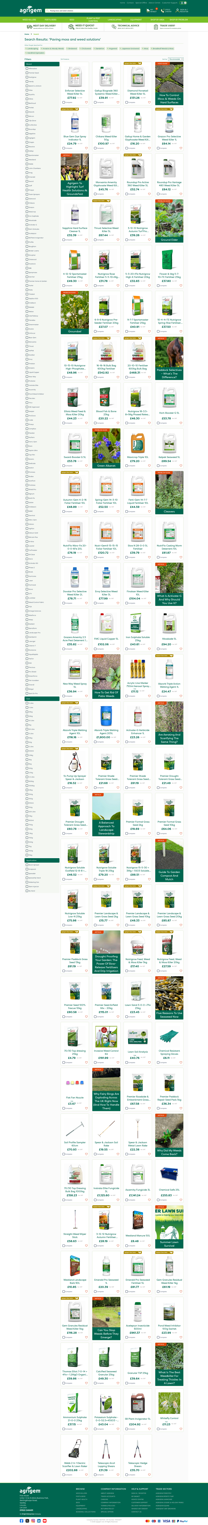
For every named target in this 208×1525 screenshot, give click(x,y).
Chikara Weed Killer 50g (106, 138)
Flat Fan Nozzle (75, 1097)
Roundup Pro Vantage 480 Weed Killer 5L (169, 184)
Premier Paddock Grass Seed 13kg (75, 961)
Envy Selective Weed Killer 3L (106, 593)
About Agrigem (107, 1493)
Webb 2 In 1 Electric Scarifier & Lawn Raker (74, 1464)
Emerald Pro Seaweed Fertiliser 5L (138, 1281)
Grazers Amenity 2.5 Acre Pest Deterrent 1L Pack (75, 639)
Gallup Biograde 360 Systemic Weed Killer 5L (106, 92)
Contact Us (136, 1512)
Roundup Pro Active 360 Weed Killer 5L (138, 184)
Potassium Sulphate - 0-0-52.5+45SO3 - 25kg (106, 1419)
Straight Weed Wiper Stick (74, 1235)
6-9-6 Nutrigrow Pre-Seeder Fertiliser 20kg (106, 321)
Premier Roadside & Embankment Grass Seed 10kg (138, 1098)
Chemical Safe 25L (169, 1189)
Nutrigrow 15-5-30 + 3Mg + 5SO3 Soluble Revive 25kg (138, 869)
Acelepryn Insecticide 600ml (138, 1327)
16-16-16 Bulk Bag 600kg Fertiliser (106, 367)
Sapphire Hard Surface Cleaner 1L (74, 230)
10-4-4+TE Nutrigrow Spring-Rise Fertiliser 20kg (169, 321)
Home (122, 3)
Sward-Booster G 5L (75, 457)
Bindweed (72, 48)
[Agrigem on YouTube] (45, 1522)
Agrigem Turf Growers (166, 1509)
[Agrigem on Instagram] (34, 1522)
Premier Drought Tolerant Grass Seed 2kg (169, 777)
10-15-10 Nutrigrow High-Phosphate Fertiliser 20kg (74, 367)
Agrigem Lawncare (164, 1499)
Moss (146, 48)
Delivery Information (140, 1506)
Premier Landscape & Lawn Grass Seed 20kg (169, 915)
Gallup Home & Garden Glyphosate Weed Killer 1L (138, 138)
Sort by (164, 59)
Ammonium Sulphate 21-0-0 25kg (75, 1419)
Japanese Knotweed (130, 48)
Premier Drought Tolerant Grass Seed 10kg (75, 823)
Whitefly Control (169, 1418)
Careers (104, 1499)
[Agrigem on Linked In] (40, 1522)
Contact (130, 3)
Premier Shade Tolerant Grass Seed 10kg (138, 777)
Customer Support (169, 3)
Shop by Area (157, 19)
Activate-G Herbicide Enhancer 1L (137, 732)
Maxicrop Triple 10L (137, 457)
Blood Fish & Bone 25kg (106, 413)
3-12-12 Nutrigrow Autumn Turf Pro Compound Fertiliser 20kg (138, 230)
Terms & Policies (108, 1506)
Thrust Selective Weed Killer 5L (106, 230)
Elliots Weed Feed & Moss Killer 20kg (75, 413)
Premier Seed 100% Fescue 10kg (75, 1006)
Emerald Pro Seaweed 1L (106, 1281)
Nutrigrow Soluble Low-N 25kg (75, 915)
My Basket (135, 1496)
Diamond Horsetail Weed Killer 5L (137, 92)
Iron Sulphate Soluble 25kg (138, 639)
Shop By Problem (179, 19)
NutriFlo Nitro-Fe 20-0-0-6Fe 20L (75, 547)
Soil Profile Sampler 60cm (75, 1144)
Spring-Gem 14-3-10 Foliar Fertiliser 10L (106, 501)
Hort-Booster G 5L (169, 412)
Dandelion (100, 48)
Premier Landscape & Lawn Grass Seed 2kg (106, 915)
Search (36, 34)
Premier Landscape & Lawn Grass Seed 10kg (138, 915)
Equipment (136, 19)
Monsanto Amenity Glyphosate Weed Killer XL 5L (106, 184)
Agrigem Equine (162, 1506)
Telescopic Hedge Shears (137, 1464)
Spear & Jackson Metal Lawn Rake (137, 1144)
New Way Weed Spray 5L (75, 685)
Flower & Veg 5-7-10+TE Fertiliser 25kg (169, 275)
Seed (72, 19)
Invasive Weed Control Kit (106, 1052)
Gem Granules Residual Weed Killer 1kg (169, 1281)
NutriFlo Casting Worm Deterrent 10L (169, 547)
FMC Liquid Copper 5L (106, 638)
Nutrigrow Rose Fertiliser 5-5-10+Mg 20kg (106, 275)
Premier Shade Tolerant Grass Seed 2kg (106, 777)
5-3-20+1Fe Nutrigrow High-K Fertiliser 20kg (137, 275)
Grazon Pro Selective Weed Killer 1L (169, 138)
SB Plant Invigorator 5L (138, 1418)
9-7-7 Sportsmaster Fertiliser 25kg (137, 321)
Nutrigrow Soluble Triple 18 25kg (106, 869)
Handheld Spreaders (35, 53)
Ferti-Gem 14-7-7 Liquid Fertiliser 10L (137, 501)
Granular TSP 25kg (138, 1373)
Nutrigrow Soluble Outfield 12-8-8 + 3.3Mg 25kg (75, 869)
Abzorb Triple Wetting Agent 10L (75, 732)
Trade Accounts (108, 1496)
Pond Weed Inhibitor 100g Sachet (169, 1327)
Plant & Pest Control (93, 19)
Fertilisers (50, 19)
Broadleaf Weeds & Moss (163, 48)
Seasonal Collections (85, 1512)
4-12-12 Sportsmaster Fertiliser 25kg (75, 275)
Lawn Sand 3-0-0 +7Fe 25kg (138, 1006)
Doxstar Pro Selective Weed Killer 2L (75, 593)
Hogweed (113, 48)
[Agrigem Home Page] (32, 14)
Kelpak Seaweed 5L (169, 457)
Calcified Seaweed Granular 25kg (106, 1373)
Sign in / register (138, 1493)
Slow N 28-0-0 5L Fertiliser (138, 547)
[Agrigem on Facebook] (23, 1522)
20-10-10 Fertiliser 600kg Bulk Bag (138, 367)
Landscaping (115, 19)
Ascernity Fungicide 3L (137, 1189)
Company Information (110, 1502)
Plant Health (81, 1499)
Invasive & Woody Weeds (53, 48)
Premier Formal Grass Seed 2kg (138, 823)
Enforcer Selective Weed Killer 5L (75, 92)
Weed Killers (29, 19)
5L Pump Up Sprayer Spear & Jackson (75, 777)
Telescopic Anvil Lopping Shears (106, 1464)
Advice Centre (154, 3)
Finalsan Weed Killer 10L (138, 593)
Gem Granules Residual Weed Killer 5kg (75, 1327)
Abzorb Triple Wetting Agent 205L (106, 732)
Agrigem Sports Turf (165, 1496)
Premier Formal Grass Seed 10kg (169, 823)
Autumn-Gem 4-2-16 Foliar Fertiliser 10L (75, 501)
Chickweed (86, 48)
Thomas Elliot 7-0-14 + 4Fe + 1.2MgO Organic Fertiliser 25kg (74, 1373)
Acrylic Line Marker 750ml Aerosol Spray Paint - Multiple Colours (137, 684)
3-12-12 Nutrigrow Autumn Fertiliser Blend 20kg (106, 1235)
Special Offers (141, 3)
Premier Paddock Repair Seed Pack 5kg (169, 1098)
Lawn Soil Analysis (138, 1051)
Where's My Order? (139, 1509)
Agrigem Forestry (163, 1493)
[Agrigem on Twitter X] (28, 1522)
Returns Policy (107, 1509)
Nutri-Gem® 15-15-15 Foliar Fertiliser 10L (106, 547)
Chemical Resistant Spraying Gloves (169, 1052)
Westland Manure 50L (138, 1235)
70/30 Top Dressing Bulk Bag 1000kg (75, 1190)
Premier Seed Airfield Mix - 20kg (106, 1006)
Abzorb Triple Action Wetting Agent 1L (169, 685)
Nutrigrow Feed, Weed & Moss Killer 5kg (138, 961)
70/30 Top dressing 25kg (75, 1052)
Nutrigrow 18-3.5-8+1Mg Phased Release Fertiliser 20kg (137, 413)
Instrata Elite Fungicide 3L (106, 1190)
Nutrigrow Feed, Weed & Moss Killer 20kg (169, 961)
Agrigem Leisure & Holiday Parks (169, 1502)
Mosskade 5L (169, 638)
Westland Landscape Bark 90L (74, 1281)
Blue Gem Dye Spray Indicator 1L (75, 138)
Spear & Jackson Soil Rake (106, 1144)
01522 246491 (26, 1510)
